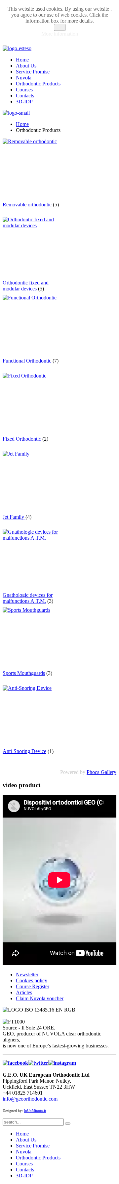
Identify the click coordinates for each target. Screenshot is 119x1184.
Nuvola (23, 77)
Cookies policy (31, 980)
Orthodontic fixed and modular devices (26, 285)
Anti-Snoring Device (24, 751)
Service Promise (33, 71)
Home (22, 59)
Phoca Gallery (101, 772)
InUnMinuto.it (35, 1111)
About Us (26, 65)
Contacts (25, 95)
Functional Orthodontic (27, 361)
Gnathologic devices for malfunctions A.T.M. (28, 598)
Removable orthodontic (27, 204)
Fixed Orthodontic (22, 439)
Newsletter (27, 974)
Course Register (32, 986)
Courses (24, 89)
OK (60, 27)
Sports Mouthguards (24, 673)
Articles (24, 992)
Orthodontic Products (38, 83)
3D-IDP (24, 101)
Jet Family (14, 517)
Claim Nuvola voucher (39, 998)
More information (59, 34)
